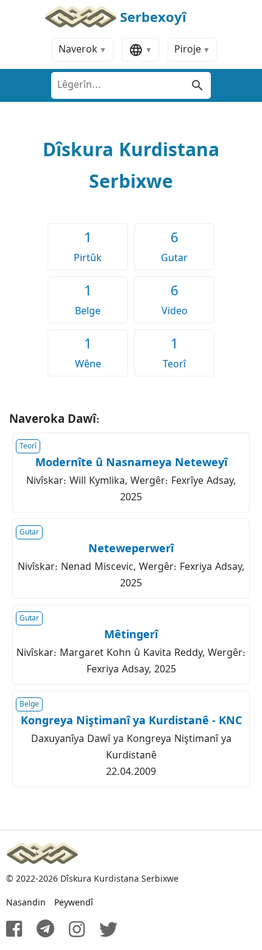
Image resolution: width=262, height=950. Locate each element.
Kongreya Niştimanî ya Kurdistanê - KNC (131, 721)
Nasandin (26, 903)
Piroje (187, 49)
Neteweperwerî (131, 549)
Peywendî (73, 903)
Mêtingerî (131, 635)
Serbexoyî (153, 18)
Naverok (77, 49)
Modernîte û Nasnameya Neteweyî (131, 463)
